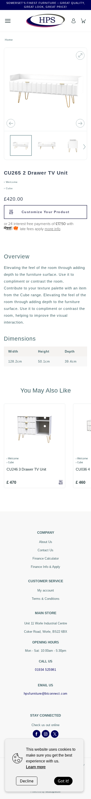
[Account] (73, 21)
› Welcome (11, 182)
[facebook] (37, 734)
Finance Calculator (46, 558)
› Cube (8, 188)
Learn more (36, 767)
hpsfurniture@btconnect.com (45, 693)
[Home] (45, 21)
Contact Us (45, 550)
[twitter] (54, 734)
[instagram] (46, 734)
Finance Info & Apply (45, 567)
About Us (45, 542)
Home (9, 39)
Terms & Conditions (45, 599)
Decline (26, 781)
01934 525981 (45, 669)
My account (45, 590)
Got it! (63, 781)
